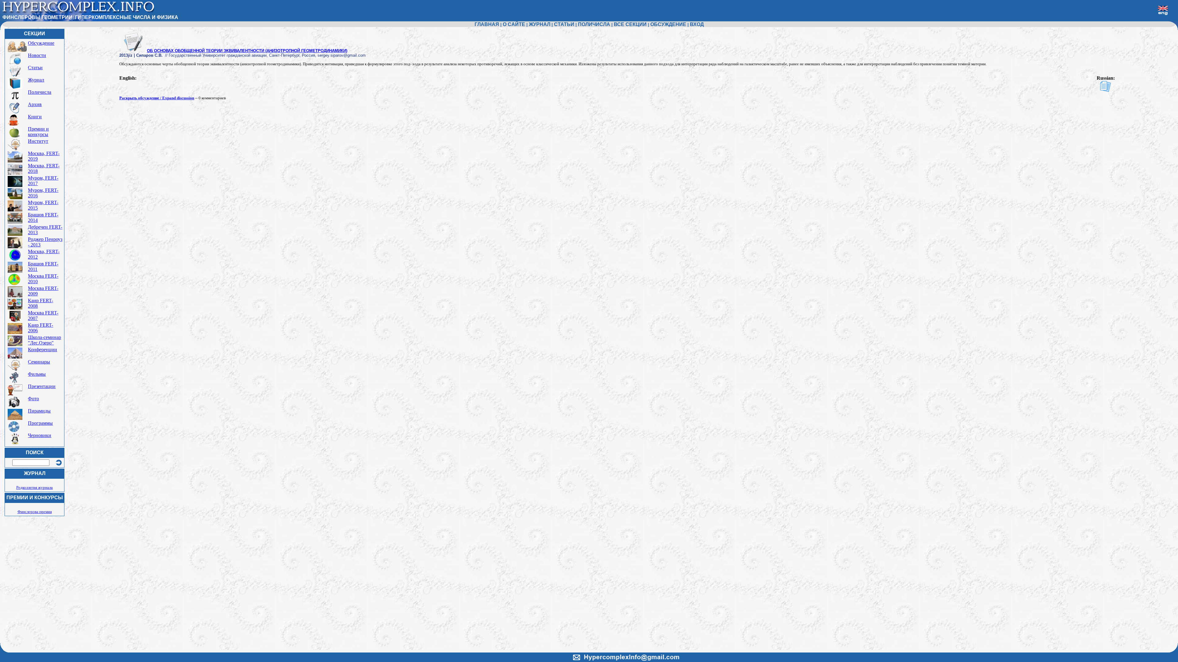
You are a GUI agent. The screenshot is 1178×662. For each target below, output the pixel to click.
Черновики (39, 435)
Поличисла (39, 92)
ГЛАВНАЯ (487, 24)
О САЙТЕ (514, 24)
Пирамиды (39, 410)
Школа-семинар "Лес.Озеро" (44, 340)
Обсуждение (41, 43)
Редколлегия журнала (34, 487)
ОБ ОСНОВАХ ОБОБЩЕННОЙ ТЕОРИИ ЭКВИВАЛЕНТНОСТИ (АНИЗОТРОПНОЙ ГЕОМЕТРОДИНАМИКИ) (247, 50)
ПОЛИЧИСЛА (594, 24)
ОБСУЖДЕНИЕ (668, 24)
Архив (35, 104)
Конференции (42, 349)
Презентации (42, 386)
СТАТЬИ (564, 24)
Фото (33, 398)
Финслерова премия (34, 511)
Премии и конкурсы (38, 131)
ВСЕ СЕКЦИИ (630, 24)
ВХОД (697, 24)
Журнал (36, 79)
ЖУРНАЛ (539, 24)
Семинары (39, 361)
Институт (38, 141)
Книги (35, 116)
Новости (37, 55)
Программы (40, 423)
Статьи (35, 67)
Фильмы (37, 374)
